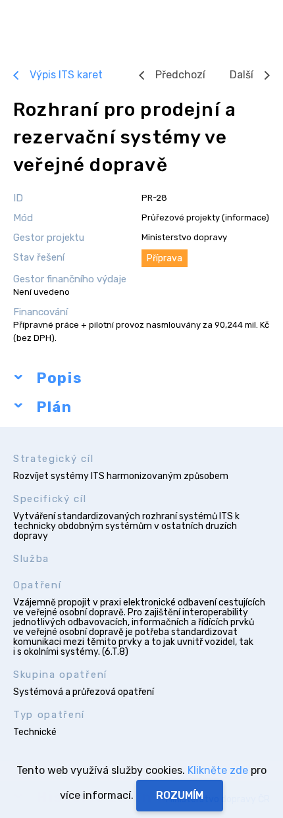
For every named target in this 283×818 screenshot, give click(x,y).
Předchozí (180, 74)
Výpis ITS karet (66, 74)
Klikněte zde (218, 770)
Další (241, 74)
